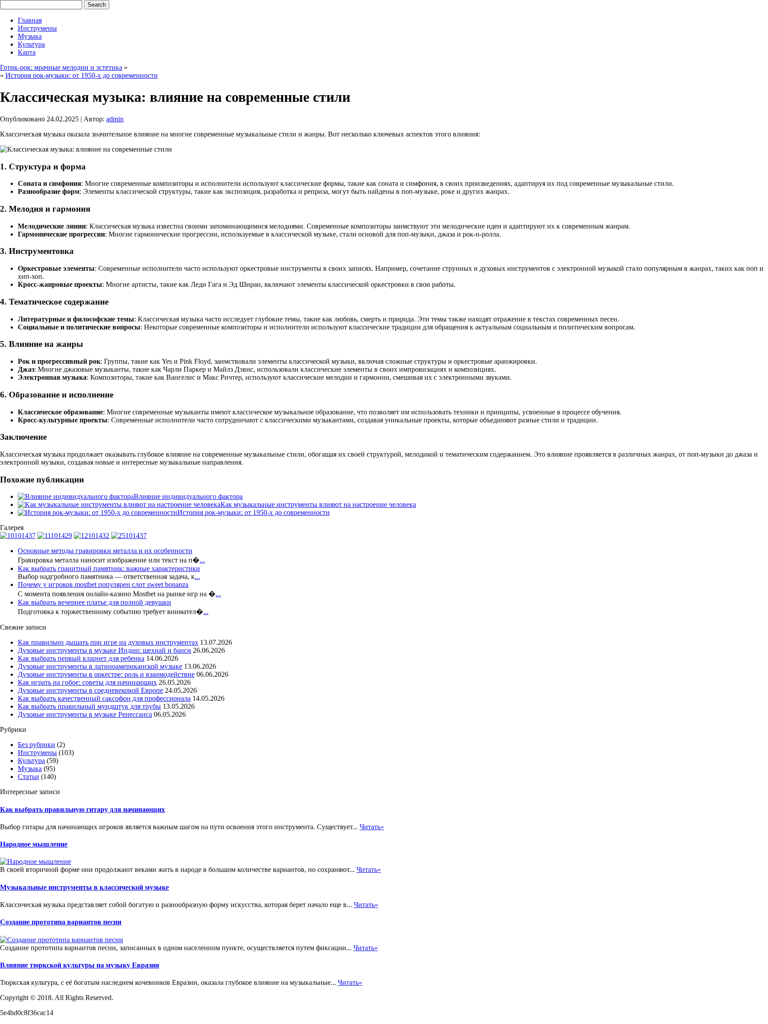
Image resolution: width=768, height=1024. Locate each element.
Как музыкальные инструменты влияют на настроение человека (318, 504)
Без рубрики (36, 744)
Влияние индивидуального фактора (188, 496)
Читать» (372, 827)
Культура (31, 44)
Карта (27, 52)
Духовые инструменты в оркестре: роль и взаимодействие (106, 674)
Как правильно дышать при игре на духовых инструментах (108, 642)
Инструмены (37, 28)
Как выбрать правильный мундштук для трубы (89, 706)
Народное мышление (34, 844)
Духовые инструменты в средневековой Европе (90, 690)
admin (115, 119)
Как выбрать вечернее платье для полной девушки (94, 602)
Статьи (28, 776)
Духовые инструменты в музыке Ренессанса (85, 714)
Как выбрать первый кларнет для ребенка (81, 658)
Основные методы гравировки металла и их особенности (105, 550)
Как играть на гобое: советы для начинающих (87, 682)
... (202, 560)
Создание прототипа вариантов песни (60, 922)
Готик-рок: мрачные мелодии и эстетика (61, 67)
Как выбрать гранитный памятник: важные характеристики (109, 568)
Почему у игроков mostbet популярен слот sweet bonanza (103, 584)
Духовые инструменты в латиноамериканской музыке (100, 666)
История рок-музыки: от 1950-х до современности (81, 75)
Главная (30, 20)
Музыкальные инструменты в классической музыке (84, 887)
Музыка (30, 36)
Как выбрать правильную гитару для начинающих (82, 809)
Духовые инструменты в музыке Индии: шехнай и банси (104, 650)
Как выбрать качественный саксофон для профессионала (104, 698)
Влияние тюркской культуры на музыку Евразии (79, 965)
